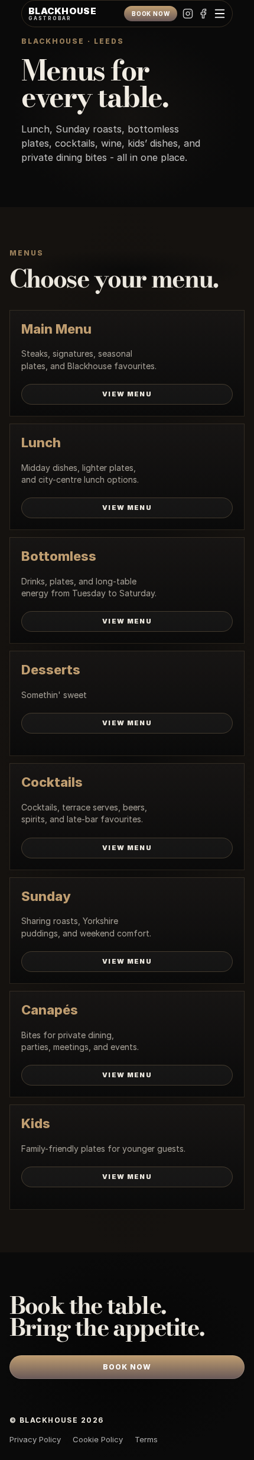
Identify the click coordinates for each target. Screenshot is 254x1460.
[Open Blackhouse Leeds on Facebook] (203, 14)
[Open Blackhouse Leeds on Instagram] (188, 14)
